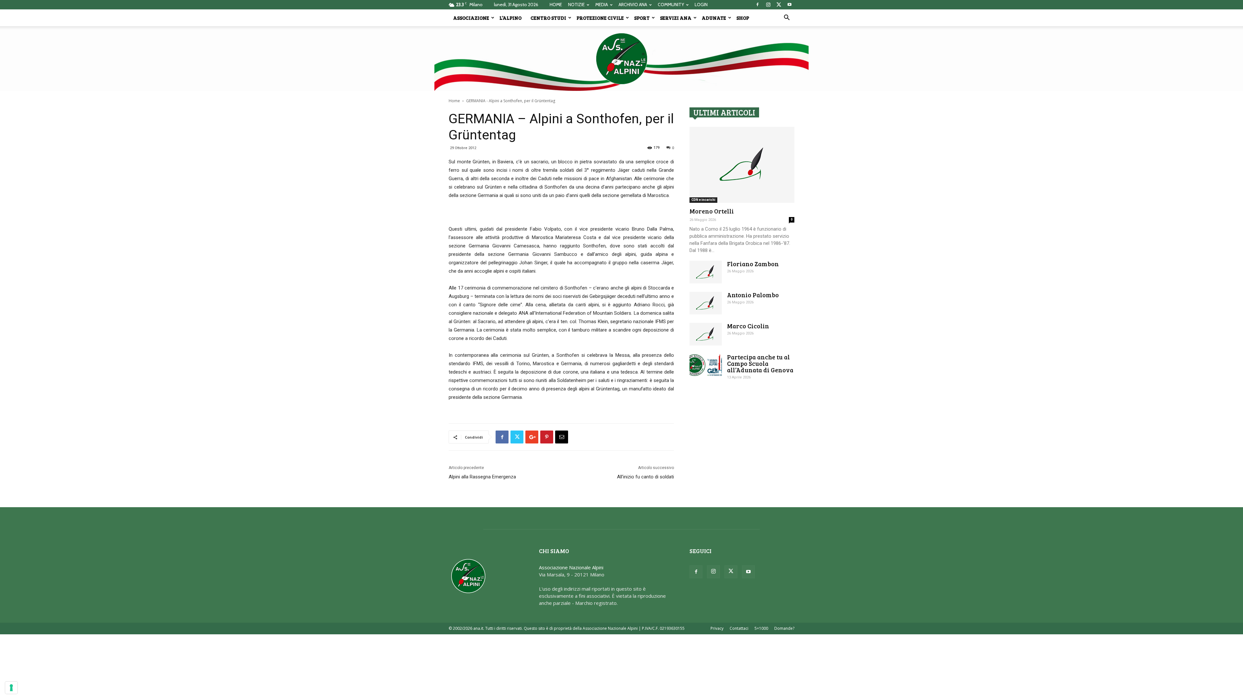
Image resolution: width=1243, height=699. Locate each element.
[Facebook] (757, 4)
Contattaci (739, 628)
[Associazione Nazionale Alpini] (621, 58)
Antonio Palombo (753, 295)
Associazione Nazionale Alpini (571, 567)
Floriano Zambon (753, 264)
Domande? (784, 628)
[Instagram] (768, 4)
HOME (556, 4)
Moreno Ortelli (711, 211)
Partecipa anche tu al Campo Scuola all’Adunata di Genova (760, 363)
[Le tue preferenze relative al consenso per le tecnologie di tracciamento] (11, 688)
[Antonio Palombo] (705, 303)
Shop (742, 18)
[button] (786, 18)
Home (454, 101)
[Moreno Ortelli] (741, 165)
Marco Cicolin (748, 326)
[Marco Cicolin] (705, 334)
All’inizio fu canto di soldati (645, 477)
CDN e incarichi (703, 200)
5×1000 (761, 628)
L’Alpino (510, 18)
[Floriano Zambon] (705, 272)
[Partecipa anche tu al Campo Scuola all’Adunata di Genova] (705, 365)
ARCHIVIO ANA (633, 4)
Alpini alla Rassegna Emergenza (482, 477)
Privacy (717, 628)
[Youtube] (789, 4)
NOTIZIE (576, 4)
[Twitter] (779, 4)
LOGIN (701, 4)
